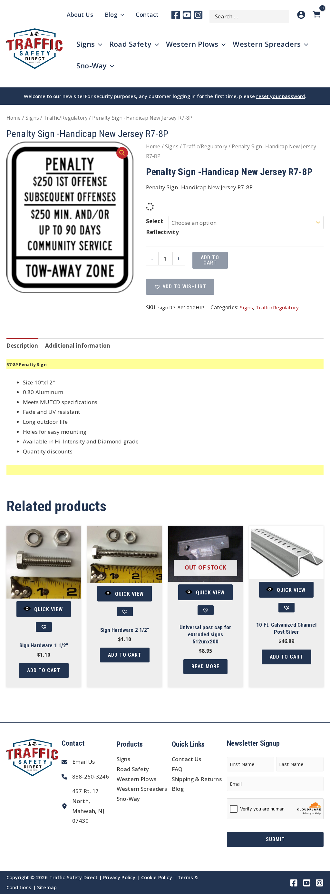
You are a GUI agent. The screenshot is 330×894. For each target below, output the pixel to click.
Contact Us (186, 759)
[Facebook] (175, 15)
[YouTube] (187, 15)
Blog (178, 788)
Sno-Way (128, 798)
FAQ (177, 769)
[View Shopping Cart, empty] (318, 15)
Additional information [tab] (77, 345)
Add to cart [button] (44, 670)
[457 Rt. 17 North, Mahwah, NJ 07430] (87, 806)
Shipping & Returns (197, 779)
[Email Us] (78, 762)
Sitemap (47, 887)
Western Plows (136, 779)
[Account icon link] (301, 14)
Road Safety (133, 769)
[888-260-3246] (85, 777)
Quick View (48, 609)
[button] (122, 153)
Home (13, 117)
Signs (32, 117)
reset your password (280, 96)
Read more (205, 666)
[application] (120, 14)
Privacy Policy (119, 877)
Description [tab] (22, 345)
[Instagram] (198, 15)
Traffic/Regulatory (66, 117)
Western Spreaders (142, 788)
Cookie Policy (156, 877)
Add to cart (210, 260)
